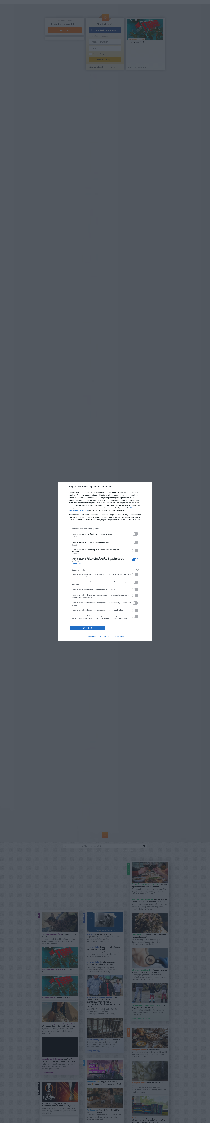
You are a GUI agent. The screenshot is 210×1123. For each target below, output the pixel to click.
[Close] (147, 486)
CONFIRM (87, 628)
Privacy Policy (119, 636)
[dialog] (105, 561)
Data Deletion (91, 636)
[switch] (135, 534)
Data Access (105, 636)
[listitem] (105, 528)
